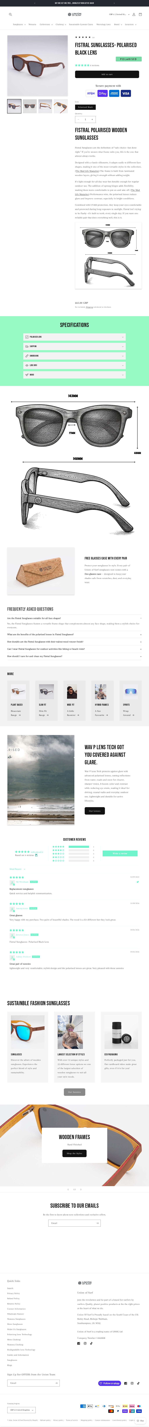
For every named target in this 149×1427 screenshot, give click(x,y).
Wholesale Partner (15, 1314)
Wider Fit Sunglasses (16, 1329)
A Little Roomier (71, 713)
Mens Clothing (14, 1339)
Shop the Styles (74, 1153)
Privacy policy (58, 1420)
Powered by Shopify (31, 1420)
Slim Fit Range (43, 713)
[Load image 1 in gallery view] (14, 106)
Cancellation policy (119, 1420)
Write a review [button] (120, 853)
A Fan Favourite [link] (99, 713)
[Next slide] (81, 1189)
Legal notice (133, 1420)
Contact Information (16, 1309)
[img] (17, 877)
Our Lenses (95, 811)
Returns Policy (13, 1304)
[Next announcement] (114, 3)
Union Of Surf (18, 1420)
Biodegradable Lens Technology (21, 1350)
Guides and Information (18, 1355)
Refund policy (45, 1420)
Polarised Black (85, 107)
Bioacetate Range (16, 713)
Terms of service (72, 1420)
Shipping (89, 307)
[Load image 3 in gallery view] (45, 106)
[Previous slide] (68, 1189)
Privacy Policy (13, 1293)
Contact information (102, 1420)
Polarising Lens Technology (19, 1334)
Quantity (78, 114)
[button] (10, 14)
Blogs (9, 1365)
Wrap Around (127, 713)
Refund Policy (13, 1298)
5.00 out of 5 (37, 852)
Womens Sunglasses (16, 1319)
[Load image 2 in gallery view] (30, 106)
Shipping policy (86, 1420)
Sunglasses (12, 1360)
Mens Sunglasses (15, 1324)
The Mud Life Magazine (87, 171)
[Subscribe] (97, 1223)
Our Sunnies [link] (74, 1092)
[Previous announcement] (35, 3)
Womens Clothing (15, 1345)
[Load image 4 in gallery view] (61, 106)
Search (10, 1288)
